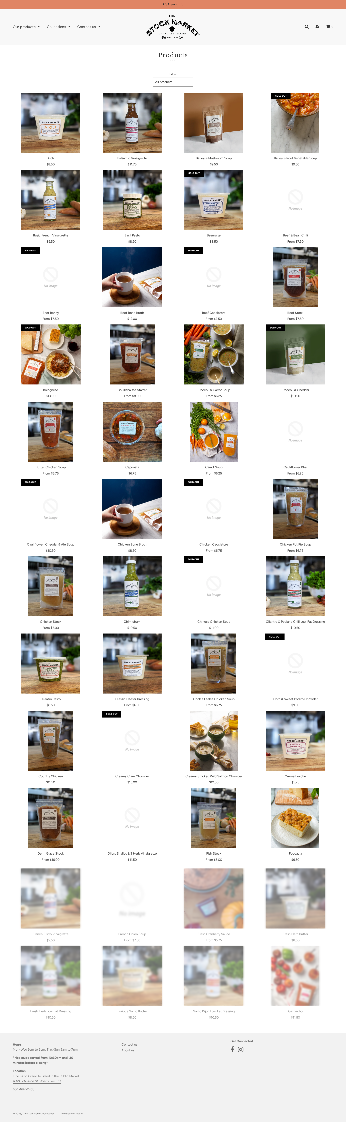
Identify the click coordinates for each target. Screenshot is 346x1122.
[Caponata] (132, 432)
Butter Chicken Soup (51, 467)
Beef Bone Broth (132, 313)
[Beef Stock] (295, 277)
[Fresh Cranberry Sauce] (214, 895)
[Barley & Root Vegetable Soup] (295, 123)
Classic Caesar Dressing (132, 699)
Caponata (132, 467)
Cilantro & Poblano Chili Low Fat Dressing (295, 622)
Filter (173, 74)
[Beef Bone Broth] (132, 277)
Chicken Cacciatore (213, 544)
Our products (24, 27)
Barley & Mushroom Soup (214, 158)
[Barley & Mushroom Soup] (214, 123)
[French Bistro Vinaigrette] (51, 895)
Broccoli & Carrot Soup (213, 390)
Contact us (87, 27)
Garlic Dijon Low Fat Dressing (214, 1008)
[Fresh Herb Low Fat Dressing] (51, 972)
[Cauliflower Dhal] (295, 432)
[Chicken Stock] (51, 586)
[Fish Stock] (214, 818)
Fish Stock (213, 853)
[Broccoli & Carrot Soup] (214, 354)
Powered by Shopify (71, 1113)
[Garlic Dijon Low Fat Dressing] (214, 972)
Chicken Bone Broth (132, 544)
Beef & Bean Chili (295, 235)
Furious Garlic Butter (132, 1008)
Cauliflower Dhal (295, 467)
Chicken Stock (50, 622)
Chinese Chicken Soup (213, 622)
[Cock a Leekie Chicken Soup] (214, 664)
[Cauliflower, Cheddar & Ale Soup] (51, 509)
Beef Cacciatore (213, 313)
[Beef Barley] (51, 277)
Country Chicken (50, 776)
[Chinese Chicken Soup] (214, 586)
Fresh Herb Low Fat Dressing (50, 1008)
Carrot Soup (213, 467)
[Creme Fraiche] (295, 741)
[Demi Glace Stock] (51, 818)
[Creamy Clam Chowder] (132, 741)
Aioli (50, 158)
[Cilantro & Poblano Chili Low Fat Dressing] (295, 586)
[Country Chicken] (51, 741)
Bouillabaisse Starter (132, 390)
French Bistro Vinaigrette (50, 931)
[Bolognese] (51, 354)
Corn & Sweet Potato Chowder (295, 699)
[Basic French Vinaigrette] (51, 200)
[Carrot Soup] (214, 432)
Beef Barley (50, 313)
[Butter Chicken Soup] (51, 432)
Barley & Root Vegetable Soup (295, 158)
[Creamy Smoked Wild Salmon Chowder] (214, 741)
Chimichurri (132, 622)
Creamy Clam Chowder (132, 776)
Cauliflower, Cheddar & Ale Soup (50, 544)
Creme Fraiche (295, 776)
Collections (57, 27)
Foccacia (295, 853)
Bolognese (50, 390)
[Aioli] (51, 123)
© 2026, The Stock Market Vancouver (33, 1113)
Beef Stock (295, 313)
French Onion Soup (132, 931)
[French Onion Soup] (132, 895)
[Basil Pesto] (132, 200)
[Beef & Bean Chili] (295, 200)
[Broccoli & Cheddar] (295, 354)
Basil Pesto (132, 235)
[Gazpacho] (295, 972)
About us (128, 1050)
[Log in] (317, 26)
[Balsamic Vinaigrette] (132, 123)
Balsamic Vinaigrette (132, 158)
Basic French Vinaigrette (50, 235)
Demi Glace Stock (51, 853)
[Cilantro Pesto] (51, 664)
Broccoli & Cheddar (295, 390)
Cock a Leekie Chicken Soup (213, 699)
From (295, 241)
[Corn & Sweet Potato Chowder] (295, 664)
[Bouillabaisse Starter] (132, 354)
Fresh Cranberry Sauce (214, 931)
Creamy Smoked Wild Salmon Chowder (213, 776)
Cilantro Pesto (50, 699)
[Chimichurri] (132, 586)
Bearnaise (214, 235)
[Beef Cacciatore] (214, 277)
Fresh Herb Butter (295, 931)
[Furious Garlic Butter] (132, 972)
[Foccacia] (295, 818)
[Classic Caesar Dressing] (132, 664)
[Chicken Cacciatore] (214, 509)
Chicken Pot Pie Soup (295, 544)
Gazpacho (295, 1008)
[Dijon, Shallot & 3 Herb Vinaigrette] (132, 818)
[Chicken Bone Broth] (132, 509)
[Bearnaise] (214, 200)
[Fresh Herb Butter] (295, 895)
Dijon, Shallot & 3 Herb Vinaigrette (132, 853)
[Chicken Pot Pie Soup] (295, 509)
